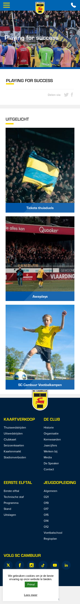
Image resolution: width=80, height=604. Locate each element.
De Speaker (51, 463)
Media (48, 457)
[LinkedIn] (66, 565)
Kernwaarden (52, 439)
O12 (46, 527)
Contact (49, 469)
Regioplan (50, 538)
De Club (52, 419)
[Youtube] (54, 565)
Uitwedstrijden (13, 433)
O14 (46, 521)
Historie (49, 427)
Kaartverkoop (19, 419)
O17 (46, 509)
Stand (7, 509)
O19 (46, 503)
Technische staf (14, 497)
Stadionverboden (15, 457)
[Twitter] (8, 565)
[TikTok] (43, 565)
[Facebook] (19, 565)
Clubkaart (10, 439)
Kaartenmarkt (12, 451)
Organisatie (51, 433)
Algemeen (50, 491)
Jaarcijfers (50, 445)
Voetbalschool (53, 533)
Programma (11, 503)
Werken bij (50, 451)
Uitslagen (10, 515)
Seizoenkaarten (14, 445)
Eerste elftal (18, 482)
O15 (46, 515)
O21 (46, 497)
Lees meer (30, 595)
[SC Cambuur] (40, 8)
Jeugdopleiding (60, 482)
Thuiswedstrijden (15, 427)
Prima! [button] (31, 584)
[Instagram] (31, 565)
